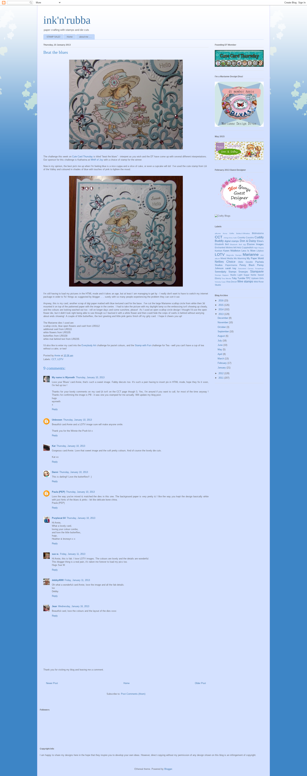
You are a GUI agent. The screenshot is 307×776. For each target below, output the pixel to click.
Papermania (231, 265)
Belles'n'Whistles (243, 233)
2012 (221, 373)
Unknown (57, 419)
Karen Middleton (231, 250)
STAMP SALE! (53, 37)
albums (218, 233)
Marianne (251, 254)
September (224, 331)
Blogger (168, 769)
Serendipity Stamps (225, 271)
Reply (55, 409)
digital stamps (232, 241)
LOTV (60, 359)
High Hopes (259, 248)
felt (234, 247)
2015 (221, 305)
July (220, 340)
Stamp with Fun (143, 345)
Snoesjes (243, 271)
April (220, 354)
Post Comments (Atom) (133, 694)
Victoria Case (220, 282)
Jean (54, 606)
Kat (53, 446)
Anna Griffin (228, 233)
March (221, 358)
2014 (221, 309)
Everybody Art (89, 345)
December (223, 318)
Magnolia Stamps (233, 255)
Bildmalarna (258, 233)
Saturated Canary (246, 268)
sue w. (55, 554)
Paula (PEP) (58, 492)
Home (70, 37)
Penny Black (247, 265)
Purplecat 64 (59, 518)
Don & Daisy (248, 240)
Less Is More (248, 250)
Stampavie (257, 271)
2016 (221, 300)
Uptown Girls (257, 278)
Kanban (218, 251)
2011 (221, 377)
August (222, 336)
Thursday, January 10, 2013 (90, 377)
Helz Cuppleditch (245, 247)
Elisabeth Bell (222, 244)
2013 (221, 314)
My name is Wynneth (63, 377)
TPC (248, 278)
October (222, 327)
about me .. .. (85, 37)
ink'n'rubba (67, 20)
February (222, 363)
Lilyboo (260, 251)
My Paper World (255, 258)
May (220, 349)
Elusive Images (255, 244)
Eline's (260, 241)
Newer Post (52, 683)
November (223, 322)
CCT (54, 359)
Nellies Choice (225, 261)
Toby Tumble (238, 278)
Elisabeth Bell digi (238, 244)
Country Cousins (246, 237)
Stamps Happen (222, 275)
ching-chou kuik (230, 238)
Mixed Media (226, 258)
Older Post (200, 683)
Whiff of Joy (97, 159)
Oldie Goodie (245, 262)
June (220, 345)
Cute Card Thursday (82, 156)
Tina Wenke (226, 278)
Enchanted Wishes (224, 247)
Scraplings (259, 268)
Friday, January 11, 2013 (72, 554)
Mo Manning (240, 258)
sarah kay (230, 268)
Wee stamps (245, 281)
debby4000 (58, 580)
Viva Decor (231, 281)
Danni (55, 472)
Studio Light (236, 275)
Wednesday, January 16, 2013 (73, 606)
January (222, 367)
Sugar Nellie (250, 275)
